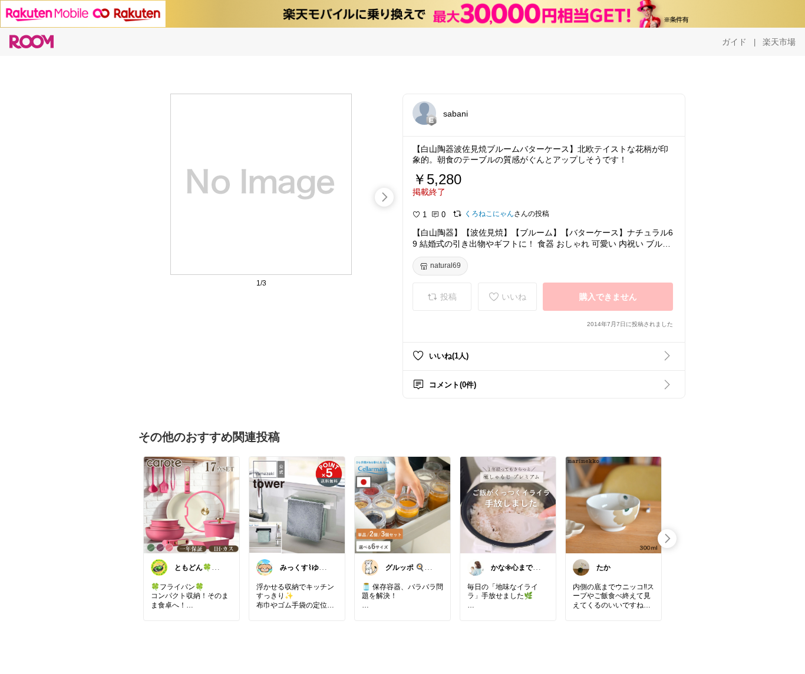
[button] (424, 113)
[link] (191, 504)
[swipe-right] (384, 197)
